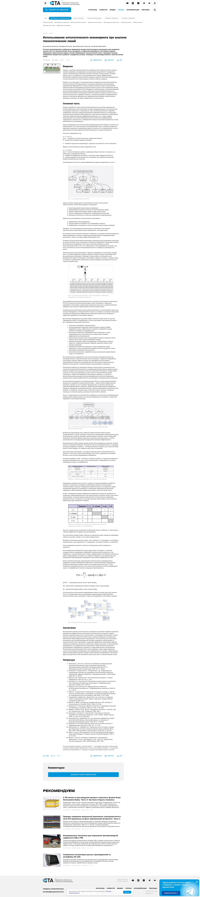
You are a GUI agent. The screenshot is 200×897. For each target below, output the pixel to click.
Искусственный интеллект (79, 22)
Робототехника (138, 22)
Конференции (132, 10)
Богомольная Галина (81, 46)
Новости (103, 10)
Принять (127, 892)
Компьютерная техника (95, 22)
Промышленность (127, 22)
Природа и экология (111, 18)
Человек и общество (128, 18)
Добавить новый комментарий (83, 774)
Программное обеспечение (111, 22)
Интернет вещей (48, 22)
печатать (110, 60)
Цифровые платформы (64, 25)
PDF (121, 60)
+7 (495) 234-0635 (151, 891)
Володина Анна (65, 46)
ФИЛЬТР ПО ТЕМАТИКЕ (58, 10)
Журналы (92, 10)
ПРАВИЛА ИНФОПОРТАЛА (53, 889)
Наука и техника (79, 18)
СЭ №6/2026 (75, 810)
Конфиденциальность (53, 892)
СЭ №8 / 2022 (48, 33)
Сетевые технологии (49, 25)
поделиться (97, 60)
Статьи (121, 10)
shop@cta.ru (149, 893)
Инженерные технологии (62, 22)
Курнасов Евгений (50, 46)
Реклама (146, 10)
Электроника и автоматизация (60, 18)
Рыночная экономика (94, 18)
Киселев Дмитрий (98, 46)
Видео (113, 10)
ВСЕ (46, 18)
